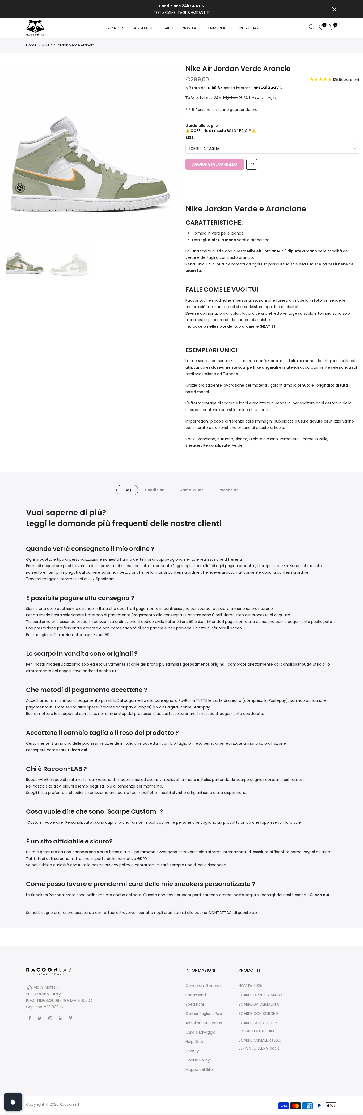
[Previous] (13, 150)
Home (31, 45)
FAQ (127, 490)
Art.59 (104, 634)
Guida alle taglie (201, 125)
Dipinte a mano (263, 439)
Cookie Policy (197, 1060)
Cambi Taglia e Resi (203, 1013)
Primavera (289, 439)
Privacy (192, 1050)
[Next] (168, 150)
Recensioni (229, 490)
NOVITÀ (189, 28)
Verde (237, 445)
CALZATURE (114, 28)
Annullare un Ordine (203, 1023)
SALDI (168, 28)
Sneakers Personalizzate (207, 445)
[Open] (13, 1102)
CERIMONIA (215, 28)
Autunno (225, 439)
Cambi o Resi (192, 490)
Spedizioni (155, 490)
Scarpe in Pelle (314, 439)
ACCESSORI (144, 28)
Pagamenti (195, 995)
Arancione (205, 439)
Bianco (241, 439)
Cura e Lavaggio (200, 1032)
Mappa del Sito (199, 1069)
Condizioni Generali (203, 985)
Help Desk (194, 1041)
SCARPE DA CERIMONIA (259, 1004)
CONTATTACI (246, 28)
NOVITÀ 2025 (250, 985)
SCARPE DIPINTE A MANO (260, 995)
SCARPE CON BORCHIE (258, 1013)
